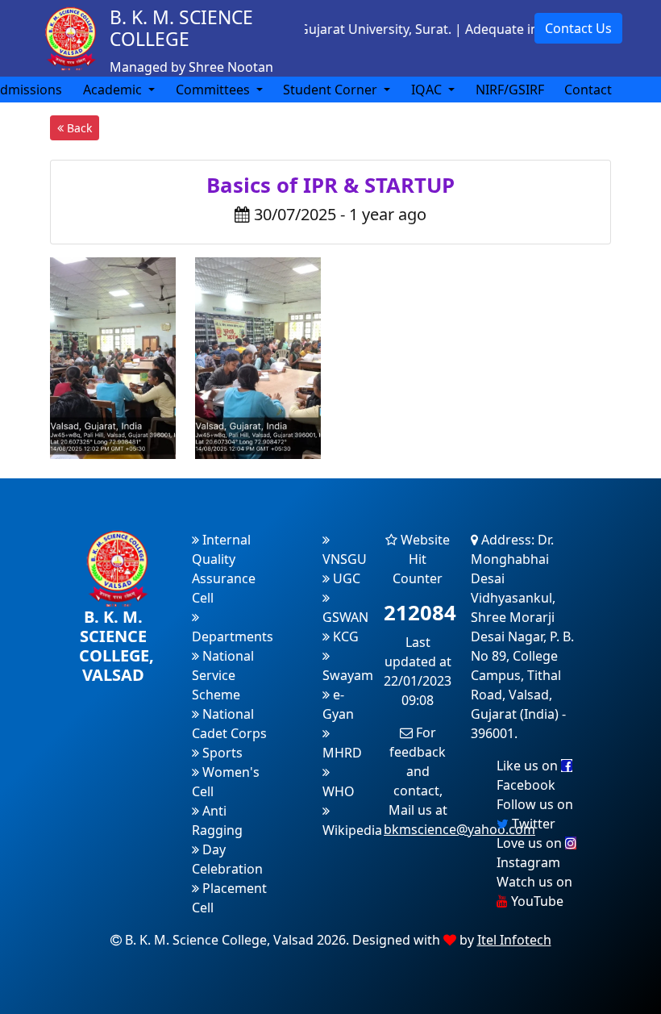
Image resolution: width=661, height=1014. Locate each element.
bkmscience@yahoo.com (459, 829)
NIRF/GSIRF (510, 89)
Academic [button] (114, 89)
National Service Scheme (223, 675)
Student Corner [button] (331, 89)
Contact (588, 89)
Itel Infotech (514, 940)
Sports (221, 753)
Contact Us (578, 28)
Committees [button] (214, 89)
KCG (344, 636)
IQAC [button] (428, 89)
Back (78, 128)
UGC (345, 578)
